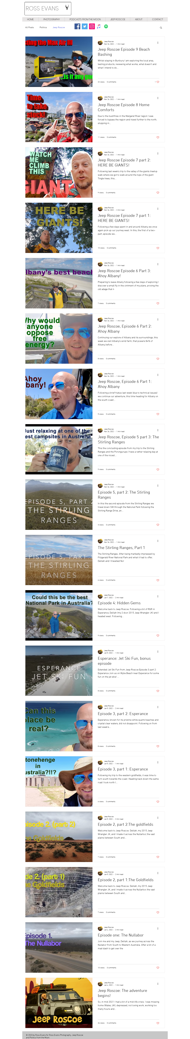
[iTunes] (99, 26)
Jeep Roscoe (59, 27)
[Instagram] (92, 26)
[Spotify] (106, 26)
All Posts (29, 27)
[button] (161, 27)
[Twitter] (85, 26)
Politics (43, 27)
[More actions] (159, 42)
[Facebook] (77, 26)
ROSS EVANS (42, 8)
